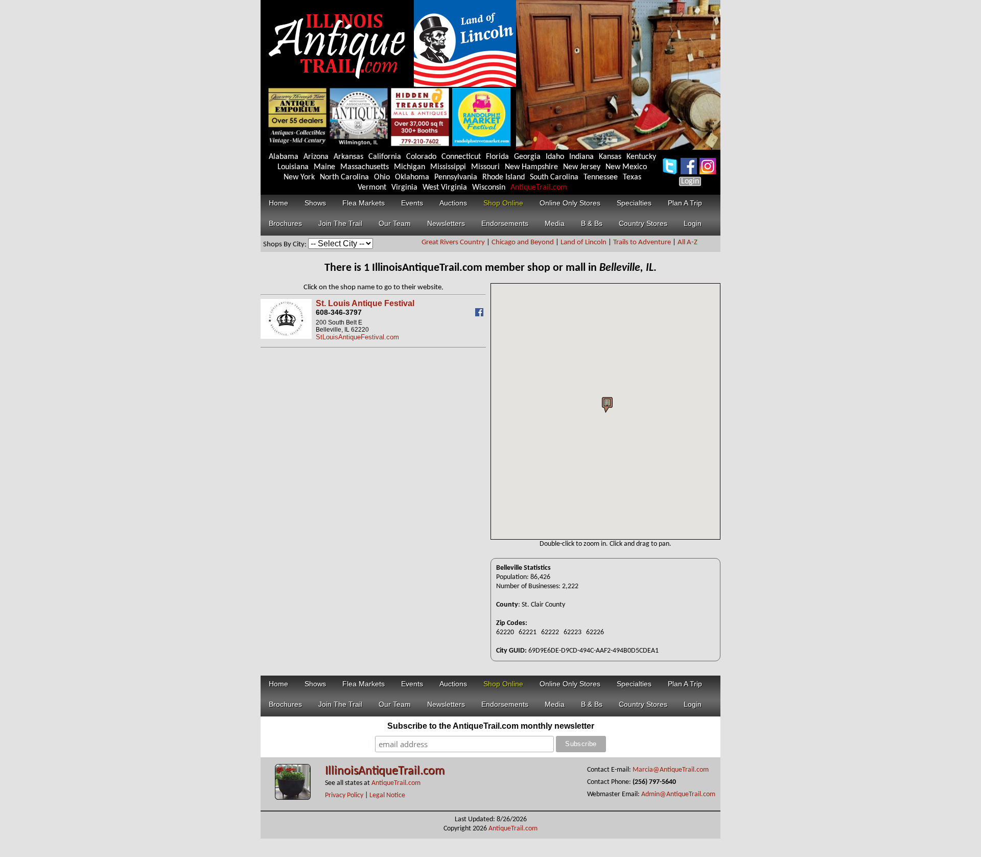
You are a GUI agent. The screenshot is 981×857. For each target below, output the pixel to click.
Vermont (372, 187)
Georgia (527, 157)
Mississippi (448, 167)
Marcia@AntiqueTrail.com (671, 770)
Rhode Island (503, 177)
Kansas (610, 157)
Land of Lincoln (583, 242)
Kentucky (641, 157)
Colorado (421, 157)
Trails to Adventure (642, 242)
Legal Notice (387, 795)
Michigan (409, 167)
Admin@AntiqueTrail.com (678, 794)
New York (299, 177)
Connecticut (461, 157)
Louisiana (293, 167)
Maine (324, 167)
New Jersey (581, 167)
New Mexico (626, 167)
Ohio (382, 177)
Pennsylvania (455, 177)
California (384, 157)
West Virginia (445, 187)
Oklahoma (412, 177)
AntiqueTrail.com (538, 187)
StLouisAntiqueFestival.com (357, 337)
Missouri (485, 167)
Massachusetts (364, 167)
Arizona (316, 157)
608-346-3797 (339, 312)
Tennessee (600, 177)
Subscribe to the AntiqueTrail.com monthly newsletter (490, 726)
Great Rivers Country (453, 242)
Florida (497, 157)
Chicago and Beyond (523, 242)
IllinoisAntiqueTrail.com (385, 771)
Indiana (581, 157)
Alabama (283, 157)
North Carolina (344, 177)
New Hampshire (531, 167)
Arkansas (348, 157)
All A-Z (687, 242)
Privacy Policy (344, 795)
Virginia (404, 187)
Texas (632, 177)
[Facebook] (480, 314)
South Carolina (554, 177)
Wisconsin (488, 187)
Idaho (555, 157)
